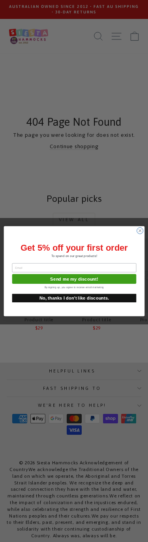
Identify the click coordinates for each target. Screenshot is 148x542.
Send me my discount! (74, 278)
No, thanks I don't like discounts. (74, 297)
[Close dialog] (140, 230)
